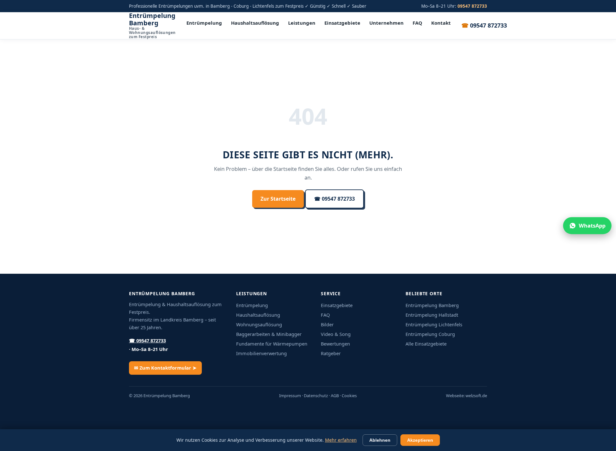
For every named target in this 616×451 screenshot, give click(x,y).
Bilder (327, 324)
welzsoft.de (476, 395)
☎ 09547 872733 (334, 198)
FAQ (417, 23)
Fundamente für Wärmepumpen (271, 343)
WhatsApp (592, 225)
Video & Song (336, 334)
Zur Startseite (278, 198)
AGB (335, 395)
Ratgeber (331, 353)
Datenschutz (316, 395)
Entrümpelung (204, 23)
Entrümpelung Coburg (430, 334)
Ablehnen (379, 440)
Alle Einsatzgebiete (426, 343)
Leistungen (301, 23)
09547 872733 (484, 25)
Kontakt (441, 23)
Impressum (290, 395)
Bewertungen (335, 343)
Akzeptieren (420, 440)
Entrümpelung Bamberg (152, 25)
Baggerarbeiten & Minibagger (269, 334)
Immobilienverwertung (261, 353)
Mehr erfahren (341, 440)
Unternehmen (386, 23)
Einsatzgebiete (342, 23)
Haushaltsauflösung (255, 23)
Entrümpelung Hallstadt (432, 315)
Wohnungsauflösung (259, 324)
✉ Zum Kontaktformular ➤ (165, 367)
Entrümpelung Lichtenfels (434, 324)
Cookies (349, 395)
